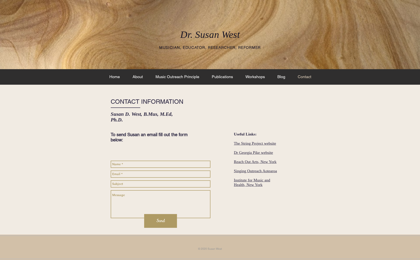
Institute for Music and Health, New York (252, 182)
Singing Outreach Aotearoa (255, 171)
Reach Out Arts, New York (255, 162)
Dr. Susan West (210, 34)
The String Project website (255, 143)
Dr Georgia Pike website (253, 152)
